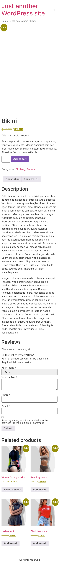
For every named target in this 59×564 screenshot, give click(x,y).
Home (5, 21)
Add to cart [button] (39, 489)
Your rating (9, 367)
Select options (12, 489)
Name (6, 394)
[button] (54, 10)
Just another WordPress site (23, 9)
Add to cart (19, 158)
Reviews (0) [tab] (31, 178)
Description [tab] (13, 178)
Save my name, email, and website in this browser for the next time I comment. (25, 421)
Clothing (14, 21)
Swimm (24, 21)
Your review (9, 377)
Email (6, 406)
